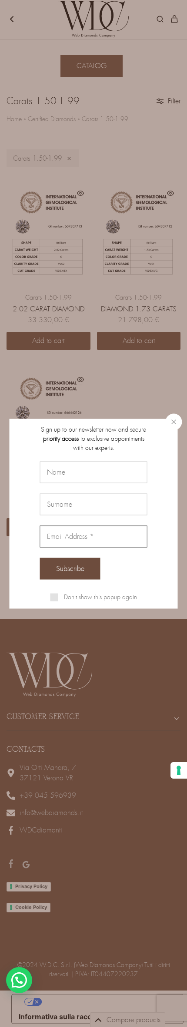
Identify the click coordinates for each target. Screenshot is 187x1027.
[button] (19, 980)
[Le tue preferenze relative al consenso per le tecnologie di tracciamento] (178, 770)
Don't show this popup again (100, 597)
